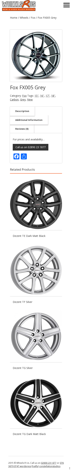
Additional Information (28, 120)
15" (37, 95)
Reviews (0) (21, 128)
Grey (23, 99)
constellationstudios (49, 466)
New (30, 99)
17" (48, 95)
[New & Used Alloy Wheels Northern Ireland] (18, 10)
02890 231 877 (48, 462)
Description (22, 111)
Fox (33, 17)
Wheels (24, 17)
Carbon (14, 99)
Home (13, 17)
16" (42, 95)
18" (53, 95)
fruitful (35, 466)
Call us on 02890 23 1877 (31, 147)
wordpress (25, 466)
